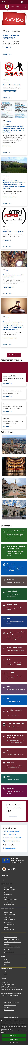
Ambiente (6, 944)
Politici (5, 897)
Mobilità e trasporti (9, 929)
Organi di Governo (8, 887)
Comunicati (8, 121)
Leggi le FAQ (7, 1007)
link (6, 1032)
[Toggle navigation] (3, 7)
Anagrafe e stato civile (9, 912)
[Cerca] (25, 7)
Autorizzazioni (7, 949)
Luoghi (5, 971)
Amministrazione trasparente (11, 1017)
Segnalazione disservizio (10, 1005)
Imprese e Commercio (9, 919)
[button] (14, 1042)
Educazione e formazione (10, 937)
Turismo (6, 927)
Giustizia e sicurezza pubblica (11, 939)
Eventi (5, 974)
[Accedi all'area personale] (21, 2)
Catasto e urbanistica (9, 924)
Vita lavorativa (7, 917)
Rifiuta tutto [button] (14, 1039)
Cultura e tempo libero (9, 914)
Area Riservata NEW (9, 904)
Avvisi (7, 31)
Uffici (5, 892)
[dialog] (14, 1031)
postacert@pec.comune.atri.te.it (12, 993)
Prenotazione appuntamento (11, 1002)
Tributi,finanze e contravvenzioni (12, 942)
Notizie (5, 959)
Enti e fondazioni (8, 894)
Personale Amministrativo (10, 899)
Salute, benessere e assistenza (12, 947)
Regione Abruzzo (6, 2)
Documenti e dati (8, 902)
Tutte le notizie (13, 355)
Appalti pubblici (8, 922)
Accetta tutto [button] (14, 1035)
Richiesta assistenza (9, 1010)
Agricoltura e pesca (9, 952)
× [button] (26, 1020)
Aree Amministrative (9, 890)
